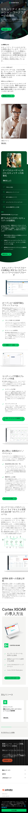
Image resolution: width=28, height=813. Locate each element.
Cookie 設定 (14, 810)
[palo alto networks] (14, 3)
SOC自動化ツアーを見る (9, 345)
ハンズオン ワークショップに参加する (12, 419)
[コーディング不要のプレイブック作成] (13, 362)
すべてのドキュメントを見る (8, 732)
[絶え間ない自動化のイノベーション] (15, 436)
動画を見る (5, 254)
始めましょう (7, 180)
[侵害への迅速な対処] (15, 564)
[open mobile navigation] (2, 2)
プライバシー (4, 793)
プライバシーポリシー (13, 755)
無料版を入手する (7, 95)
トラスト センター (5, 796)
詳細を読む (5, 29)
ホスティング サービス (11, 678)
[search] (26, 2)
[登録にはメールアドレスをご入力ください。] (14, 751)
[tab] (6, 726)
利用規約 (22, 755)
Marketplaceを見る (8, 498)
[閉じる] (26, 799)
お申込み (6, 760)
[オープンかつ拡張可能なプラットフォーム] (15, 289)
